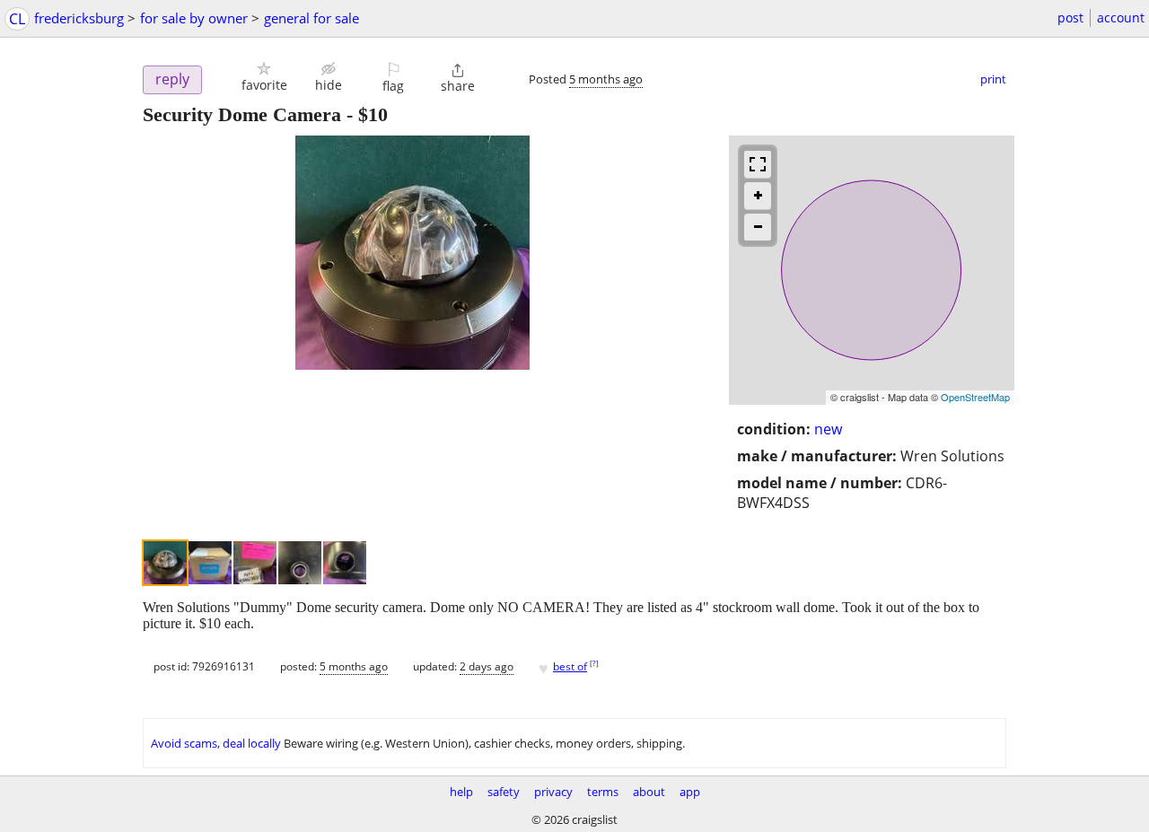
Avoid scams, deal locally (216, 743)
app (690, 792)
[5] (344, 562)
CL (17, 19)
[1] (165, 562)
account (1121, 17)
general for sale (311, 18)
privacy (553, 792)
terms (602, 792)
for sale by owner (194, 18)
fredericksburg (79, 18)
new (828, 429)
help (461, 792)
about (649, 792)
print (993, 79)
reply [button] (172, 79)
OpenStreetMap (975, 397)
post (1070, 17)
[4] (299, 562)
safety (503, 792)
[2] (210, 562)
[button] (264, 76)
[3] (254, 562)
